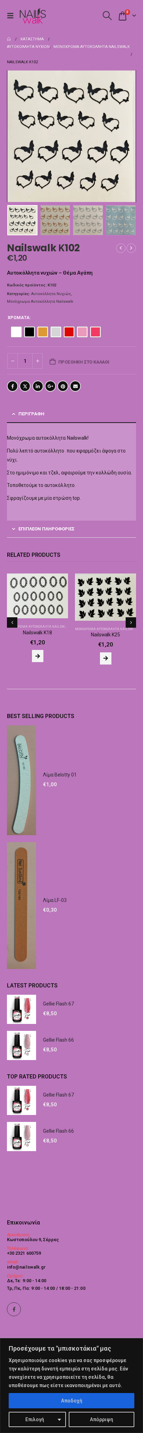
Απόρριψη (101, 1419)
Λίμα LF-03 (55, 955)
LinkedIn (37, 386)
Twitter (25, 386)
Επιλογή (34, 1419)
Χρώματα (19, 317)
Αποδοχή (71, 1400)
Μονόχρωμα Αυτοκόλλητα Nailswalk (40, 301)
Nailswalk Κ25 (37, 634)
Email (75, 386)
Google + (50, 386)
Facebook (12, 386)
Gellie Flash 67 (58, 1058)
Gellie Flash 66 (58, 1095)
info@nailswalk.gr (26, 1267)
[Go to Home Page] (9, 39)
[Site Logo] (33, 16)
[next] (131, 248)
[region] (71, 1385)
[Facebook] (14, 1309)
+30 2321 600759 (24, 1253)
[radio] (16, 332)
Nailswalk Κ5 (105, 690)
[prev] (121, 248)
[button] (12, 16)
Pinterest (62, 386)
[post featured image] (37, 596)
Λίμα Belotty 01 (60, 829)
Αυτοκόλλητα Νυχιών (50, 294)
